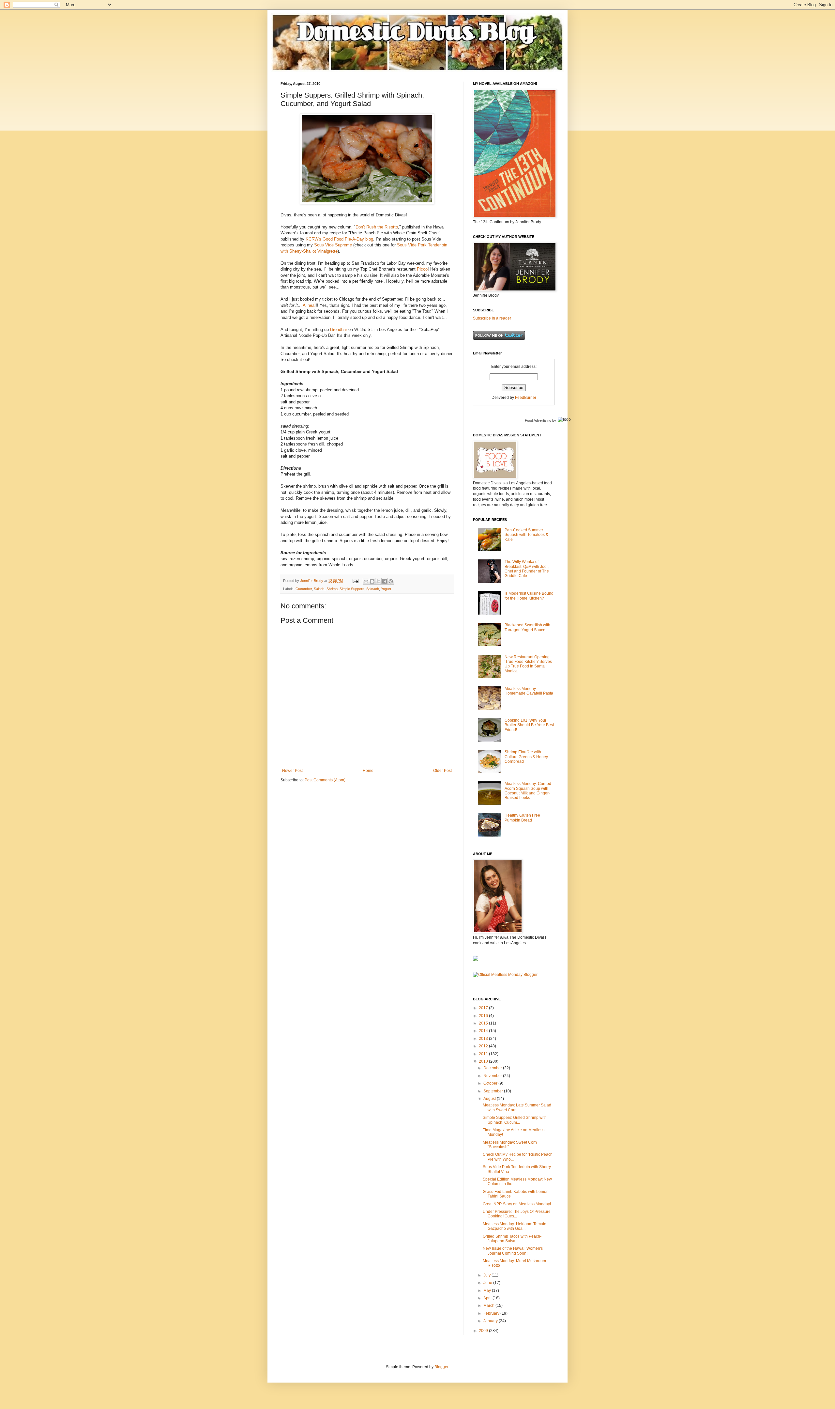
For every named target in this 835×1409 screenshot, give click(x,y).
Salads (319, 589)
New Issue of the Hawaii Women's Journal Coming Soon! (513, 1250)
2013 (484, 1038)
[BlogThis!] (372, 581)
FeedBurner (525, 397)
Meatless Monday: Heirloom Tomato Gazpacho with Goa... (514, 1226)
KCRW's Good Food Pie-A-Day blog (339, 239)
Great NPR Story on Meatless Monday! (517, 1204)
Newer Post (292, 770)
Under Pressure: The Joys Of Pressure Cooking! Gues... (517, 1213)
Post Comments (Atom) (325, 780)
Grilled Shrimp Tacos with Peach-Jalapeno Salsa (512, 1238)
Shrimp (332, 589)
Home (368, 770)
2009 (484, 1330)
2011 (484, 1054)
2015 (484, 1023)
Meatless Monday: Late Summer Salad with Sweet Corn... (517, 1107)
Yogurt (386, 589)
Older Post (442, 770)
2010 (484, 1061)
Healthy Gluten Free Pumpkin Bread (522, 817)
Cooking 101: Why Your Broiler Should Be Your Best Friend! (529, 725)
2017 (484, 1008)
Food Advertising (538, 420)
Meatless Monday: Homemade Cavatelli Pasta (529, 691)
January (491, 1321)
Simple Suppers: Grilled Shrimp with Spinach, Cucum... (515, 1119)
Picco (422, 269)
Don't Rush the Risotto (377, 227)
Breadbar (338, 329)
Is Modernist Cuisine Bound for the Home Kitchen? (529, 595)
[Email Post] (355, 581)
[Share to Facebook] (384, 581)
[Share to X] (378, 581)
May (487, 1290)
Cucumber (304, 589)
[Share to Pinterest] (390, 581)
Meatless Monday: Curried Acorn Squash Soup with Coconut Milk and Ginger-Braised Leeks (528, 790)
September (493, 1091)
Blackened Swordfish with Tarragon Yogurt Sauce (527, 627)
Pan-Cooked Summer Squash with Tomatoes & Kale (526, 535)
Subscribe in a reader (492, 318)
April (488, 1298)
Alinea (308, 305)
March (489, 1305)
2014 (484, 1030)
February (491, 1313)
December (493, 1068)
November (493, 1075)
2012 (484, 1046)
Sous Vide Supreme (333, 245)
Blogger (441, 1367)
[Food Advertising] (475, 959)
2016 (484, 1015)
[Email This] (366, 581)
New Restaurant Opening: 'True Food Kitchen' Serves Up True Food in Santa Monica (528, 664)
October (490, 1083)
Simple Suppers (352, 589)
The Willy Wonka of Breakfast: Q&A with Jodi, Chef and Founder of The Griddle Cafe (527, 568)
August (490, 1098)
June (488, 1282)
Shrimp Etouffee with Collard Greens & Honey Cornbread (526, 757)
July (487, 1275)
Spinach (372, 589)
